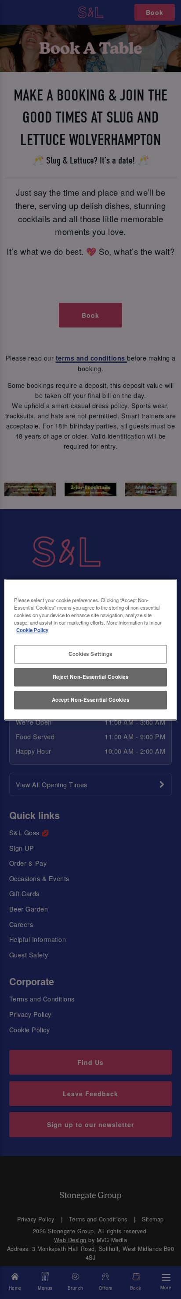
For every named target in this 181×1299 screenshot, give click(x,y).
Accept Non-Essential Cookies (91, 699)
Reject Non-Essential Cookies (91, 676)
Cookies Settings (90, 653)
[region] (90, 649)
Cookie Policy (32, 629)
